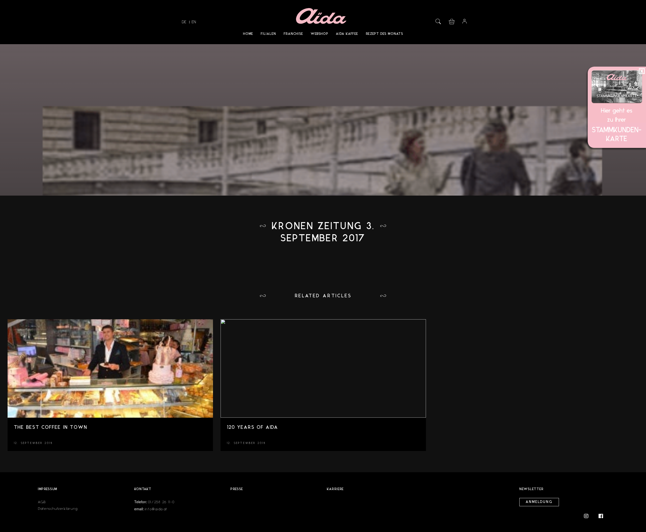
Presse (236, 489)
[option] (110, 387)
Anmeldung (539, 502)
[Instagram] (589, 515)
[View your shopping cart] (452, 21)
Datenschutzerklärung (58, 509)
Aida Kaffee (347, 34)
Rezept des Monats (384, 34)
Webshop (319, 34)
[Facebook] (601, 515)
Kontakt (142, 489)
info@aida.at (156, 509)
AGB (42, 502)
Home (248, 34)
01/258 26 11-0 (161, 502)
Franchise (293, 34)
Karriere (335, 489)
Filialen (268, 34)
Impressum (47, 489)
